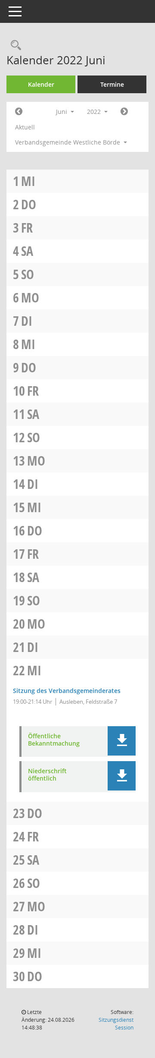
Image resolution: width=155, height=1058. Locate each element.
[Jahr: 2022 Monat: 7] (124, 112)
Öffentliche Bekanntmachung (54, 740)
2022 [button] (94, 111)
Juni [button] (62, 111)
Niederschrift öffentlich (47, 775)
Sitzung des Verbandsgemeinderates (67, 690)
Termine (112, 84)
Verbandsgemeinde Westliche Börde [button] (68, 142)
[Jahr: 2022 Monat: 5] (19, 112)
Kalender (41, 84)
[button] (122, 741)
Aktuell (25, 127)
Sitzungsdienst (116, 1023)
